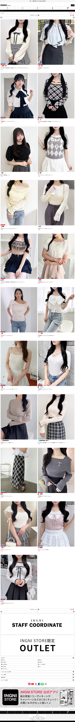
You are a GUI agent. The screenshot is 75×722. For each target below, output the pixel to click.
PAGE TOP (72, 709)
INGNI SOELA (4, 668)
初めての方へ (32, 718)
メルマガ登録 (42, 717)
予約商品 (40, 662)
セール (40, 666)
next (70, 17)
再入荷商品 (4, 662)
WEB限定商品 (4, 664)
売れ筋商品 (4, 666)
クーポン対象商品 (42, 664)
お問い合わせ (43, 718)
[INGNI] (37, 11)
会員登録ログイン (72, 5)
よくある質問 (37, 718)
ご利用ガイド (33, 719)
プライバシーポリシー (40, 719)
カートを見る (33, 717)
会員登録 (37, 717)
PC (41, 716)
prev (5, 17)
